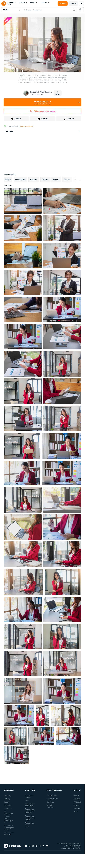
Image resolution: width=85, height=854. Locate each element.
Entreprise (7, 804)
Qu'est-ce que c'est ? (26, 126)
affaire (8, 178)
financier (33, 178)
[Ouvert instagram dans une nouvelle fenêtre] (29, 844)
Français (75, 807)
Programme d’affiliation (28, 804)
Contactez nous (51, 797)
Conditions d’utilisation (72, 844)
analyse (45, 178)
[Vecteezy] (3, 3)
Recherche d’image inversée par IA (8, 818)
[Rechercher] (74, 9)
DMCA (26, 799)
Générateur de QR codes (8, 832)
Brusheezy (7, 794)
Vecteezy (7, 797)
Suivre (57, 94)
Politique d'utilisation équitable (67, 847)
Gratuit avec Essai (42, 102)
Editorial (44, 2)
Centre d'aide (50, 794)
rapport (56, 178)
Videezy (6, 801)
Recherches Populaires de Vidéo (29, 824)
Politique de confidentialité (71, 846)
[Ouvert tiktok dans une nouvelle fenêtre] (40, 844)
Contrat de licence (28, 795)
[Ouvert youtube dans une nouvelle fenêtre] (47, 844)
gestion (67, 178)
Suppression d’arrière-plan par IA (9, 826)
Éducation (7, 807)
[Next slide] (76, 178)
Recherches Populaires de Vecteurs (29, 810)
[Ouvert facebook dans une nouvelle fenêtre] (26, 844)
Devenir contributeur (50, 805)
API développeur (8, 811)
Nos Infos (49, 801)
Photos (22, 2)
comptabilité (20, 178)
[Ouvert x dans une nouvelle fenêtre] (43, 844)
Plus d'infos (9, 130)
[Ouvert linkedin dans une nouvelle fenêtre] (33, 844)
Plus (9, 5)
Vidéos (32, 2)
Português (76, 801)
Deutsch (75, 804)
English (75, 794)
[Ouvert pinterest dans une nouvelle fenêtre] (36, 844)
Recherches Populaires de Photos (29, 817)
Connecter (73, 3)
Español (75, 797)
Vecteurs (11, 2)
